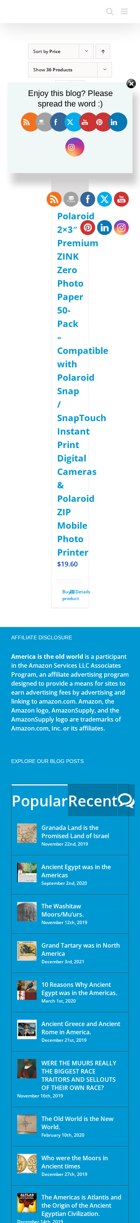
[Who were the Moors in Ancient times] (27, 1163)
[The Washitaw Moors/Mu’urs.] (27, 911)
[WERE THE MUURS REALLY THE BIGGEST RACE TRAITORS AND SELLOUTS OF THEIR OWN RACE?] (27, 1068)
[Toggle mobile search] (109, 11)
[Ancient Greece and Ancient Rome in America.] (27, 1029)
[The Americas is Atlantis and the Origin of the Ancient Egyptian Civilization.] (27, 1203)
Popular (40, 800)
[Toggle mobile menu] (125, 11)
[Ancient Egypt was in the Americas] (27, 872)
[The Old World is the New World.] (27, 1124)
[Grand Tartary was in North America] (27, 951)
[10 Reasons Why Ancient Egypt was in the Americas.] (27, 990)
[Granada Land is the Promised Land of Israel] (27, 833)
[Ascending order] (103, 51)
